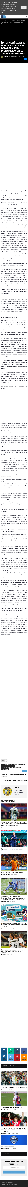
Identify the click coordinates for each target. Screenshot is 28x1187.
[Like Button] (3, 760)
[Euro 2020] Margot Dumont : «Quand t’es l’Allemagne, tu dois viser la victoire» (13, 951)
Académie (5, 764)
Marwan (4, 954)
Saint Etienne (5, 769)
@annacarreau (5, 901)
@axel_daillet (5, 850)
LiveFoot (3, 1184)
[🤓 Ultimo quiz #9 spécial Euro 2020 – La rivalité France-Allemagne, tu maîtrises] (14, 913)
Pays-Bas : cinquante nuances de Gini (12, 873)
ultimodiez (5, 1109)
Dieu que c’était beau (8, 1147)
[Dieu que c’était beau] (14, 1140)
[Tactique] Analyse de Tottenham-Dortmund (13, 775)
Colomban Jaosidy (6, 928)
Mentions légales (9, 1184)
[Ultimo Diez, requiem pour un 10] (14, 1098)
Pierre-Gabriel (17, 767)
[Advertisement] (14, 128)
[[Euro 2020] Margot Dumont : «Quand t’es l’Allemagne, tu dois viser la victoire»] (14, 939)
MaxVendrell (5, 1089)
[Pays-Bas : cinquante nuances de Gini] (14, 862)
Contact (15, 1184)
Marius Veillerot (6, 874)
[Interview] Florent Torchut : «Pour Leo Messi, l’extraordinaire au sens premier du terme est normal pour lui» (14, 824)
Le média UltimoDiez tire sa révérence (14, 1087)
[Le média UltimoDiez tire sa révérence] (14, 1078)
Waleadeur (5, 1148)
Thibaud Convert (6, 827)
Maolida (9, 766)
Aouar (10, 764)
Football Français (8, 20)
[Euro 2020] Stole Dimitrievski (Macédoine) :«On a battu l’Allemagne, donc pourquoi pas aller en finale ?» (13, 898)
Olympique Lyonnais (7, 767)
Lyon (4, 766)
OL (14, 766)
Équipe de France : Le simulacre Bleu (12, 849)
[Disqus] (14, 978)
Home (2, 20)
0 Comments (22, 56)
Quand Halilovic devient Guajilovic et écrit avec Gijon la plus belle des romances (14, 1130)
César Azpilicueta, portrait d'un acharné (15, 781)
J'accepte (23, 7)
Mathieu (6, 56)
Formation (21, 764)
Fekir (15, 764)
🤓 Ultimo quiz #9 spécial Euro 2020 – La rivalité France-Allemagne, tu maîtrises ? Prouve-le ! (14, 925)
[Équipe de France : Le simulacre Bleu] (14, 838)
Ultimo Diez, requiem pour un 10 (11, 1108)
